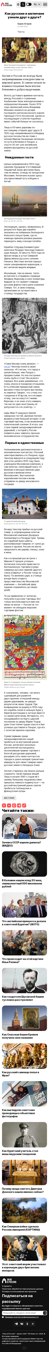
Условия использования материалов (19, 1291)
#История (9, 798)
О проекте (7, 1286)
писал (7, 366)
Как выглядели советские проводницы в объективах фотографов (18, 1113)
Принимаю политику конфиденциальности (22, 1317)
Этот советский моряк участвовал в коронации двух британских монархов (24, 1267)
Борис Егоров (24, 23)
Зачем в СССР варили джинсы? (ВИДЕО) (21, 844)
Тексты (21, 32)
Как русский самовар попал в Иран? (20, 1074)
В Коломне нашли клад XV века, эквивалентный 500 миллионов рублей (22, 883)
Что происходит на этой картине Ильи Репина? (22, 960)
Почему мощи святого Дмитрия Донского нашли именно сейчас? (23, 1190)
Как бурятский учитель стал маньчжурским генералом (20, 1152)
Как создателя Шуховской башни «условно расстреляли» (23, 998)
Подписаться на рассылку (17, 1298)
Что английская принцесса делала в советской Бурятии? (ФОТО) (24, 923)
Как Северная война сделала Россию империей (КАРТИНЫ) (21, 1228)
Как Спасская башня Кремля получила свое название (20, 1036)
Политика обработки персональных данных (22, 1289)
